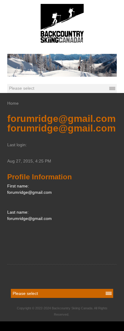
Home (13, 103)
